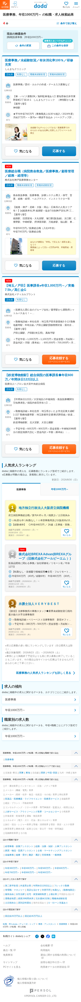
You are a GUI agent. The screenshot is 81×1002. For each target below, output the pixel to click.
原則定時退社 (24, 903)
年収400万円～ (29, 868)
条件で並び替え (68, 23)
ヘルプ (6, 945)
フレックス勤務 (61, 885)
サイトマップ (10, 962)
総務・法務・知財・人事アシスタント (53, 846)
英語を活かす (33, 890)
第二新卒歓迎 (11, 885)
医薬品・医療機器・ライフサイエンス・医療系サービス (32, 799)
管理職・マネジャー (15, 890)
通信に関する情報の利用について (58, 955)
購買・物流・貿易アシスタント (20, 850)
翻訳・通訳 (34, 855)
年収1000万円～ (15, 710)
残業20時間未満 (25, 898)
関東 (21, 773)
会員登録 (4, 7)
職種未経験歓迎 (59, 898)
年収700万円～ (12, 872)
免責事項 (8, 955)
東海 (28, 773)
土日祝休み (10, 903)
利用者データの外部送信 (53, 967)
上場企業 (52, 894)
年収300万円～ (12, 868)
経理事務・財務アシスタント (19, 846)
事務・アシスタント (47, 924)
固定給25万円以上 (14, 916)
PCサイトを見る (12, 967)
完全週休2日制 (43, 898)
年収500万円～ (45, 868)
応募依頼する (59, 359)
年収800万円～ (29, 872)
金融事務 (9, 855)
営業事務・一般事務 (51, 855)
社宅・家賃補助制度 (36, 894)
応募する (59, 151)
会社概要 (45, 945)
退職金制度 (10, 898)
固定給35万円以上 (33, 916)
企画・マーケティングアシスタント (55, 850)
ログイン (14, 7)
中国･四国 (52, 773)
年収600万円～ (62, 868)
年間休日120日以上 (42, 885)
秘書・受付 (21, 855)
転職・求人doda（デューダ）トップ (19, 924)
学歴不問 (46, 890)
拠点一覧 (8, 950)
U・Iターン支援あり (58, 903)
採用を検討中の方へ (51, 962)
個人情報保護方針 (26, 983)
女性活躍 (20, 894)
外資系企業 (25, 885)
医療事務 (10, 699)
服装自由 (9, 894)
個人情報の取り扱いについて (32, 978)
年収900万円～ (45, 872)
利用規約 (45, 950)
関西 (43, 773)
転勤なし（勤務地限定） (64, 890)
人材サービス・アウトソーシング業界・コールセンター (32, 811)
